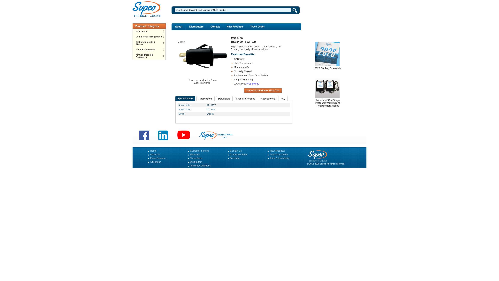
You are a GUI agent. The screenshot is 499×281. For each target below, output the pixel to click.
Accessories (268, 98)
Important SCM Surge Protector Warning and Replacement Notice (327, 103)
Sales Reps (196, 158)
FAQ (283, 98)
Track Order (257, 26)
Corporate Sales (238, 154)
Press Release (158, 158)
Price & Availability (279, 158)
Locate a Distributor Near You (263, 90)
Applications (205, 98)
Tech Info (235, 158)
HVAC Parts (141, 31)
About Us (155, 154)
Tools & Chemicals (145, 49)
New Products (235, 26)
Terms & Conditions (200, 165)
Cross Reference (245, 98)
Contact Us (236, 150)
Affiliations (155, 162)
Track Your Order (279, 154)
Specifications (185, 98)
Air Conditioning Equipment (144, 56)
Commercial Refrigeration (149, 37)
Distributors (196, 26)
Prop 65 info (252, 83)
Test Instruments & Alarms (145, 43)
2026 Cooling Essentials (328, 68)
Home (153, 150)
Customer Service (199, 150)
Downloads (224, 98)
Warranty (195, 154)
